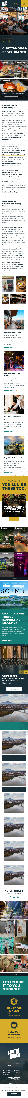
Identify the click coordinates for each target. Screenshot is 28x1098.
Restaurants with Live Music (12, 374)
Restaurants (9, 38)
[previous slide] (11, 519)
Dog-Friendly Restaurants (13, 458)
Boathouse (11, 163)
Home (3, 38)
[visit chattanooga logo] (4, 3)
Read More (14, 689)
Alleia (18, 150)
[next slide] (16, 519)
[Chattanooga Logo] (14, 1053)
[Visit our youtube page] (14, 897)
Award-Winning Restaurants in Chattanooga (14, 509)
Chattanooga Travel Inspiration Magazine (13, 618)
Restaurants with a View (12, 332)
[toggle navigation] (24, 3)
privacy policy (20, 1090)
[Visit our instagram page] (18, 897)
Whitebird (14, 155)
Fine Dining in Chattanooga (13, 417)
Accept (14, 1094)
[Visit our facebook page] (10, 897)
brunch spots (14, 192)
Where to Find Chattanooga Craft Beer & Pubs (13, 678)
